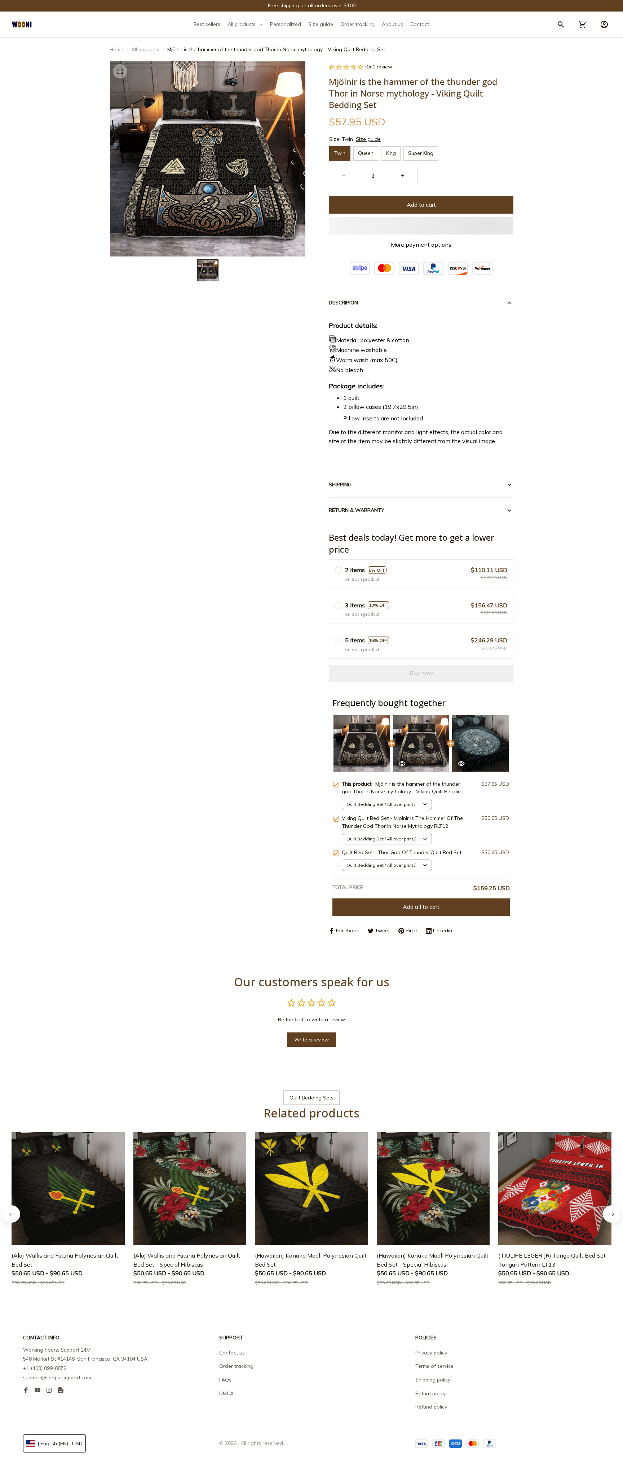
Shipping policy (432, 1379)
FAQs (225, 1379)
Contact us (232, 1352)
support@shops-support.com (57, 1377)
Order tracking (236, 1366)
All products (145, 49)
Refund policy (431, 1406)
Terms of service (434, 1366)
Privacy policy (431, 1352)
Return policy (430, 1393)
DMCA (226, 1393)
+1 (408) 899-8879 (44, 1368)
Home (116, 49)
